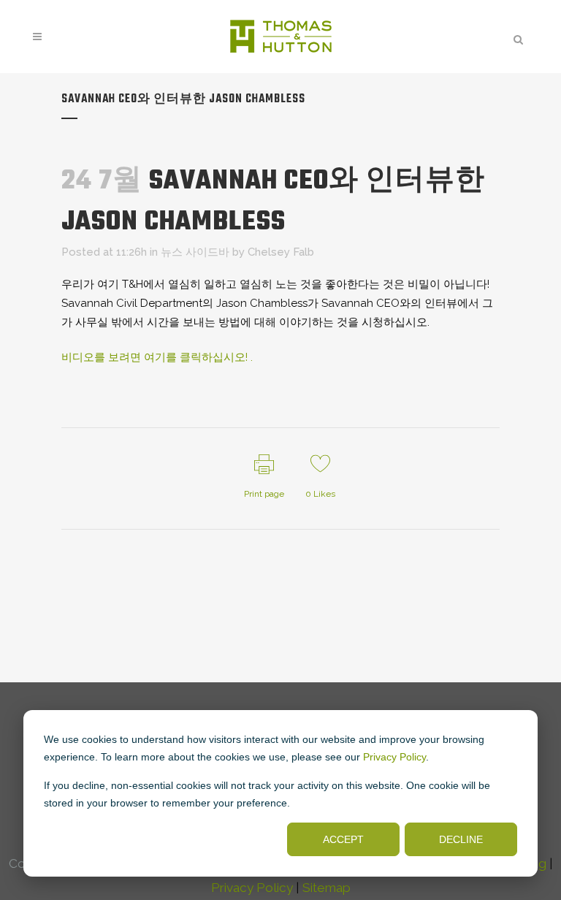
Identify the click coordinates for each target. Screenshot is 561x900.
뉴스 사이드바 (195, 252)
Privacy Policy (394, 757)
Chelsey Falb (281, 252)
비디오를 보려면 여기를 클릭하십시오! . (157, 357)
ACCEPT (343, 839)
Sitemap (326, 887)
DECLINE (461, 839)
